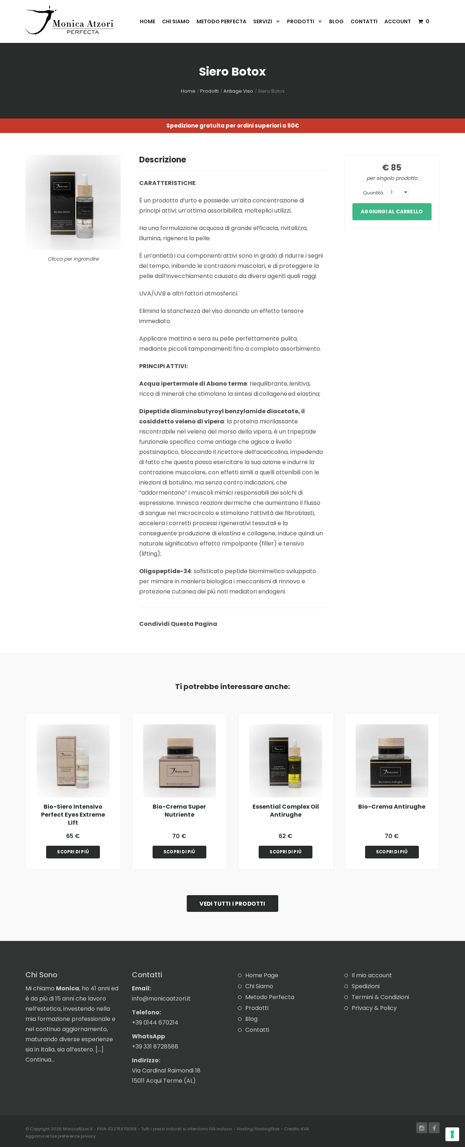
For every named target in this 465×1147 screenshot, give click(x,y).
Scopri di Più (73, 852)
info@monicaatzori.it (161, 998)
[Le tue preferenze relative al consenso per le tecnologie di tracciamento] (452, 1134)
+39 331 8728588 (155, 1046)
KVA (305, 1129)
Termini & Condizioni (380, 997)
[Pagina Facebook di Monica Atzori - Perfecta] (434, 1128)
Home (147, 21)
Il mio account (372, 975)
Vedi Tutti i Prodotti (232, 903)
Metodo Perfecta (221, 21)
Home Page (261, 975)
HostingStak (267, 1129)
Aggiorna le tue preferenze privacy (60, 1136)
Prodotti (301, 21)
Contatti (364, 21)
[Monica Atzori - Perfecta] (69, 19)
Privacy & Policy (374, 1008)
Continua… (39, 1059)
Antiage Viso (238, 91)
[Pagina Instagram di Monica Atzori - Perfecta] (421, 1128)
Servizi (263, 21)
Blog (336, 21)
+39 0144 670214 (155, 1022)
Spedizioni (366, 986)
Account (397, 21)
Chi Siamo (176, 21)
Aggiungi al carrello (392, 211)
